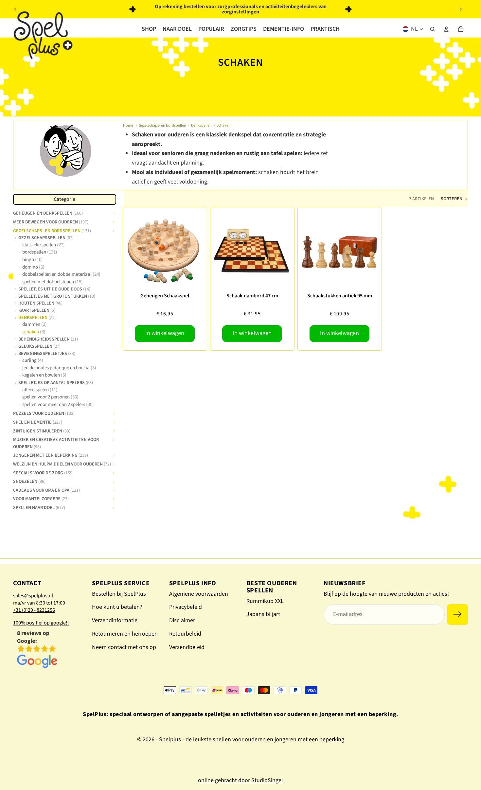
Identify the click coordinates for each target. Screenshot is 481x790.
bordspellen (39, 252)
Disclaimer (182, 620)
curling (32, 360)
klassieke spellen (43, 244)
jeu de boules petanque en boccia (59, 367)
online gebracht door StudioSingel (240, 780)
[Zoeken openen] (432, 29)
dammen (34, 324)
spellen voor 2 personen (50, 397)
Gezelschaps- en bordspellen (162, 125)
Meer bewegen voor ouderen (50, 221)
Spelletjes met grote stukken (56, 296)
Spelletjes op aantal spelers (55, 382)
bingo (32, 259)
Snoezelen (29, 480)
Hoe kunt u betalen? (117, 607)
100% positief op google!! (41, 622)
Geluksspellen (39, 346)
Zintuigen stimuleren (41, 430)
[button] (454, 199)
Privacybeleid (185, 607)
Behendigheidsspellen (48, 339)
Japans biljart (263, 614)
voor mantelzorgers (41, 498)
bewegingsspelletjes (46, 353)
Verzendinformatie (114, 620)
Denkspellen (201, 125)
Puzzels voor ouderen (44, 412)
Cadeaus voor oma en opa (46, 489)
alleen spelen (40, 389)
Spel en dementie (37, 421)
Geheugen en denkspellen (48, 212)
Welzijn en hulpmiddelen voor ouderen (62, 463)
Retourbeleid (185, 634)
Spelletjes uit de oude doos (54, 288)
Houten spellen (40, 303)
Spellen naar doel (39, 507)
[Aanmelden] (457, 614)
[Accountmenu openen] (446, 29)
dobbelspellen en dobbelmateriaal (61, 274)
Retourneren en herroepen (125, 634)
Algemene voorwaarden (198, 594)
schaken (33, 331)
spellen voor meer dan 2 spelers (58, 404)
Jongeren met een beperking (50, 454)
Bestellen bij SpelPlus (119, 594)
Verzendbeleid (187, 647)
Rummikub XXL (265, 601)
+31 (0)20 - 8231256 (34, 610)
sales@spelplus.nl (33, 595)
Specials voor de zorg (43, 472)
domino (33, 267)
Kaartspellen (36, 310)
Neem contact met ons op (124, 647)
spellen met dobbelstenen (52, 281)
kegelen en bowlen (44, 375)
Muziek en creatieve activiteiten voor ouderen (56, 442)
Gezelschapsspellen (46, 237)
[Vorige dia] (15, 9)
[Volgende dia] (461, 9)
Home (128, 125)
